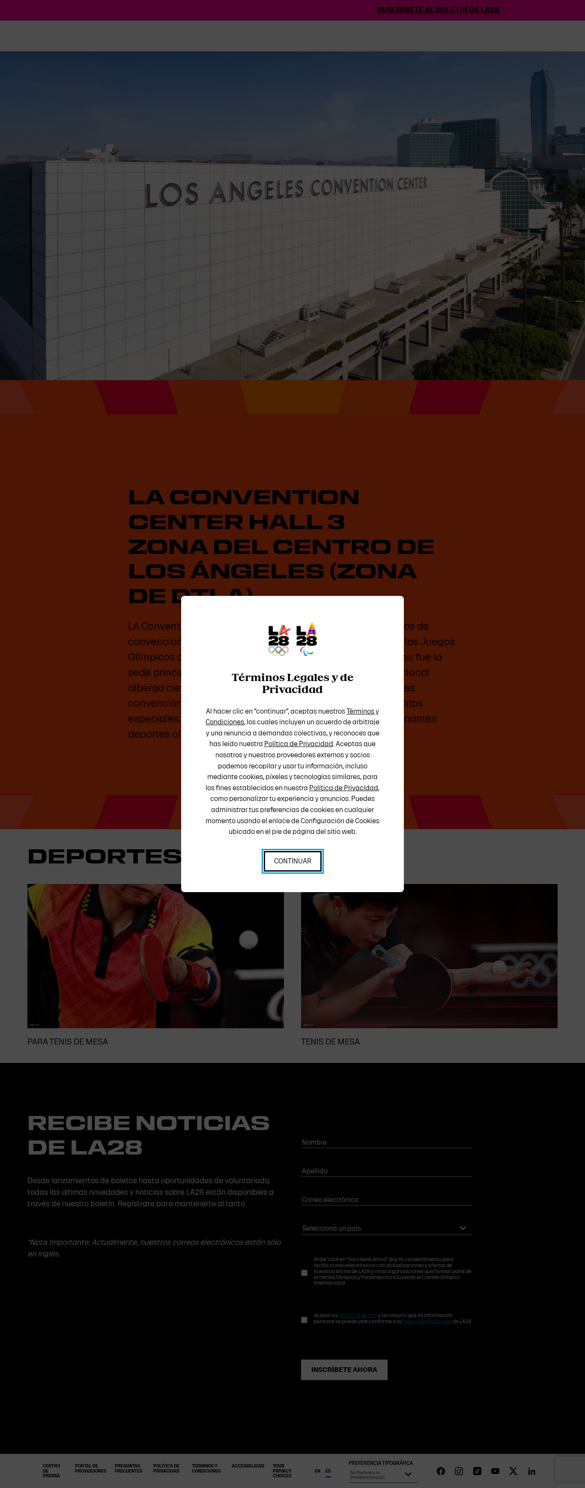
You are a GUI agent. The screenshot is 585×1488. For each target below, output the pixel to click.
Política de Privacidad (298, 743)
